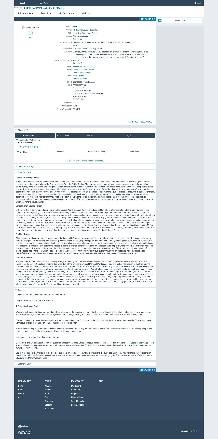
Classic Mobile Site (189, 431)
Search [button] (45, 13)
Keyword (48, 386)
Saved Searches (78, 401)
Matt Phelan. (85, 33)
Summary (22, 290)
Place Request (181, 21)
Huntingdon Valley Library (44, 8)
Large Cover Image (26, 166)
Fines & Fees (77, 397)
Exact (47, 397)
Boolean (48, 405)
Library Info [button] (24, 13)
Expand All (133, 122)
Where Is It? (23, 130)
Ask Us (21, 397)
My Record (76, 386)
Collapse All (146, 122)
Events (21, 393)
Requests (75, 393)
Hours (20, 390)
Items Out (75, 390)
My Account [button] (66, 13)
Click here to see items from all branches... (85, 161)
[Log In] (195, 3)
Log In (199, 3)
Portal (20, 386)
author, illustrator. (85, 30)
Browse (48, 390)
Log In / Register (78, 405)
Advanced (49, 401)
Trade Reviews (24, 172)
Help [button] (85, 13)
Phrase (48, 393)
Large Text (43, 3)
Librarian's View (24, 364)
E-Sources (49, 408)
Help (100, 381)
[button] (18, 152)
